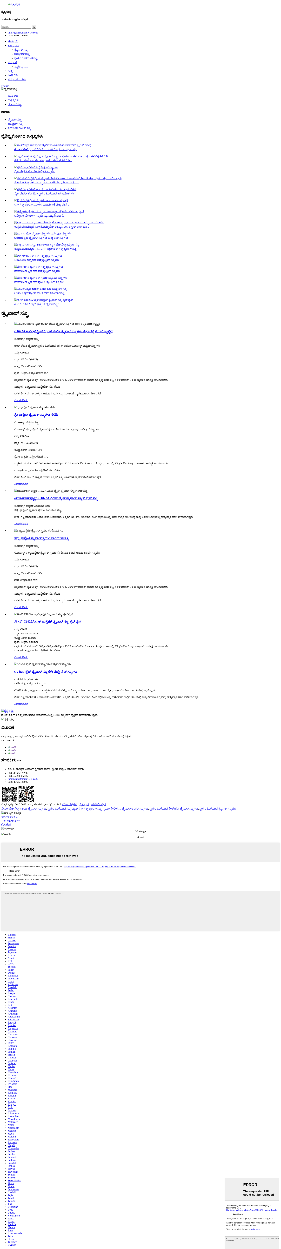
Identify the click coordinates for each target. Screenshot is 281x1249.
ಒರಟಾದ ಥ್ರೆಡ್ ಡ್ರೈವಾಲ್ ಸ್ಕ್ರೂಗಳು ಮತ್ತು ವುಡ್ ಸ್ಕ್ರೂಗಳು (41, 237)
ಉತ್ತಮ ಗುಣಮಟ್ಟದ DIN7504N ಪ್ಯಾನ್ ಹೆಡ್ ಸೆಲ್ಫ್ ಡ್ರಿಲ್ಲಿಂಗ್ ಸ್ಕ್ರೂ (45, 248)
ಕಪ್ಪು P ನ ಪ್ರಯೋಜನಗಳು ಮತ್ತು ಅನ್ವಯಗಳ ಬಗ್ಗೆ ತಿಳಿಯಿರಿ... (43, 160)
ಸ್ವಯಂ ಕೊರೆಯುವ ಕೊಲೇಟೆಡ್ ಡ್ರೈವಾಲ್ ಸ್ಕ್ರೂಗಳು (173, 808)
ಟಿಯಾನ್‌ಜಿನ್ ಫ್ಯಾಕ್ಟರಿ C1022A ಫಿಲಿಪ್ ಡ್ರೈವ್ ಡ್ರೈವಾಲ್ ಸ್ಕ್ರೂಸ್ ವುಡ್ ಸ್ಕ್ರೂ (56, 498)
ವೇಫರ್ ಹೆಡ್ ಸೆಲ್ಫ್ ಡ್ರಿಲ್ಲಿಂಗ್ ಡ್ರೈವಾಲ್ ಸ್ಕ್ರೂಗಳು (23, 808)
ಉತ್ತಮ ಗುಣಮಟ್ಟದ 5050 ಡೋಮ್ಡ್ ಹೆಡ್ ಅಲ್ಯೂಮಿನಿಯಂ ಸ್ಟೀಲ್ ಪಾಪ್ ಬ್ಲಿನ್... (51, 226)
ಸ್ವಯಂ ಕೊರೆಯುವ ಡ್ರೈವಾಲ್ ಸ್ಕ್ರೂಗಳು (217, 808)
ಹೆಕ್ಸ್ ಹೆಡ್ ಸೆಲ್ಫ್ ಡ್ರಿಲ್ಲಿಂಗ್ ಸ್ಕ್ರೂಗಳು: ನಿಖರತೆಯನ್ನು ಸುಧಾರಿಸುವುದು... (46, 182)
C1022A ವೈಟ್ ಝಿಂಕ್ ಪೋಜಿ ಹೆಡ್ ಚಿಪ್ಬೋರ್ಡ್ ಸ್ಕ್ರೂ (39, 293)
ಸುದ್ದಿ (10, 70)
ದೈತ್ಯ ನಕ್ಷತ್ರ (6, 824)
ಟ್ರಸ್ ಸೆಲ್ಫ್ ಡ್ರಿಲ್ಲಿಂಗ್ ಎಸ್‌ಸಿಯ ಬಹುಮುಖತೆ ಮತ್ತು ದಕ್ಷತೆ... (41, 204)
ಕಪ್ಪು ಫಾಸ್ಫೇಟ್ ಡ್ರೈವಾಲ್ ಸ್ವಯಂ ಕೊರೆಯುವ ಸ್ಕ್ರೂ (41, 538)
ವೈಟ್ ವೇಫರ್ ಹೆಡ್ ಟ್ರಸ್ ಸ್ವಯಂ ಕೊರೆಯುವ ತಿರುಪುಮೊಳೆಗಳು (44, 193)
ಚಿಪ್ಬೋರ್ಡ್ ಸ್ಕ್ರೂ (21, 54)
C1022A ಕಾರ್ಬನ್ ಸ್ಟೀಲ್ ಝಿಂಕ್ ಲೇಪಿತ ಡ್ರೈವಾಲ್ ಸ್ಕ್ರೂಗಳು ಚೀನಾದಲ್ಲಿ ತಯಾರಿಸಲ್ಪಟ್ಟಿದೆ (63, 331)
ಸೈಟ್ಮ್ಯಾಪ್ (84, 804)
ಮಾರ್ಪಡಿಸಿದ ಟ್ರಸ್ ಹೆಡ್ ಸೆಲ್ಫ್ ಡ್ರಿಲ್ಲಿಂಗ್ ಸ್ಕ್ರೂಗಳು (37, 271)
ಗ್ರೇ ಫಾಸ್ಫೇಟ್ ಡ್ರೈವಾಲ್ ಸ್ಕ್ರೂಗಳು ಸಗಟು (36, 414)
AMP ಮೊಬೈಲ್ (98, 804)
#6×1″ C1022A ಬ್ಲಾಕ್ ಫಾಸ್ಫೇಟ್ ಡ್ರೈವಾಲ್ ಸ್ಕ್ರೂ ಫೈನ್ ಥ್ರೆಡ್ (47, 621)
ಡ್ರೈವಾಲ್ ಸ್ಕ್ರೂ (21, 49)
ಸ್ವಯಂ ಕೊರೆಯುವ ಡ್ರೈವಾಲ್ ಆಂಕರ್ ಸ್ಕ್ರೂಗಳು (125, 808)
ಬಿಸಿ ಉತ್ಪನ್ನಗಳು (69, 804)
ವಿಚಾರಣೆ (18, 400)
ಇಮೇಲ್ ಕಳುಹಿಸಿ (9, 817)
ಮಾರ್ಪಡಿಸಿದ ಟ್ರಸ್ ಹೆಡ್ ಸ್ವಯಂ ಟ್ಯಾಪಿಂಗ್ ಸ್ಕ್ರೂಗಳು (39, 282)
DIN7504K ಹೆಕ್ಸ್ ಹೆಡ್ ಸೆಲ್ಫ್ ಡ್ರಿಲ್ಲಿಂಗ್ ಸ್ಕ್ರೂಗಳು (37, 260)
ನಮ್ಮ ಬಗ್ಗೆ (12, 62)
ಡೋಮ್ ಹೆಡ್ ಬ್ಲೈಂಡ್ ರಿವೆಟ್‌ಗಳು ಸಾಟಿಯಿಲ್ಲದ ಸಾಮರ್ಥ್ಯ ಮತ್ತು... (45, 149)
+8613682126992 (10, 821)
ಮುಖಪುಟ (13, 41)
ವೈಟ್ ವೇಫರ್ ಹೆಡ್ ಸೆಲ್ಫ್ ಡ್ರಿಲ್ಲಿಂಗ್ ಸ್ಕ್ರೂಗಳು (34, 171)
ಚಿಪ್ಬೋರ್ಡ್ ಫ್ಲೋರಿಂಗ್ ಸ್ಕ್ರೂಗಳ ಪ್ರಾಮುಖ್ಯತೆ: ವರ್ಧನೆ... (39, 215)
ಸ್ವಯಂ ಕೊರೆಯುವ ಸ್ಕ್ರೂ (26, 58)
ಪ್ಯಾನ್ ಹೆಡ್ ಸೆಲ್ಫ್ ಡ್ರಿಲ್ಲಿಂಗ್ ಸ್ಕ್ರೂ (87, 808)
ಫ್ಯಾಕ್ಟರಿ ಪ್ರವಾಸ (21, 66)
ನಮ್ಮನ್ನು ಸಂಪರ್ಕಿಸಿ (17, 79)
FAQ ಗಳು (13, 75)
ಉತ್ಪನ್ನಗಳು (13, 45)
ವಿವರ (25, 400)
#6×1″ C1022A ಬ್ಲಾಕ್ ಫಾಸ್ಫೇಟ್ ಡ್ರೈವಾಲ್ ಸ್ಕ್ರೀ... (37, 304)
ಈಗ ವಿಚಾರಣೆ (7, 740)
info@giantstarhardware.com (23, 778)
